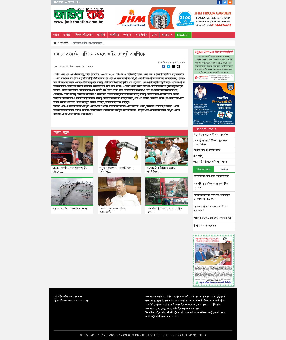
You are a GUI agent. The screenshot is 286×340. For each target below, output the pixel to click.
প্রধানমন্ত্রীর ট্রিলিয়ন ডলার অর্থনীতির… (161, 169)
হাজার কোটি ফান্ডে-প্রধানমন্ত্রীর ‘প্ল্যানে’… (69, 169)
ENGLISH (183, 35)
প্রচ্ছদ (56, 35)
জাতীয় (67, 35)
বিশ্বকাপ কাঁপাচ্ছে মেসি (205, 225)
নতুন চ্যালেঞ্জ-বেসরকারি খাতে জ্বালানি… (116, 169)
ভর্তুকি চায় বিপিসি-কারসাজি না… (71, 208)
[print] (178, 66)
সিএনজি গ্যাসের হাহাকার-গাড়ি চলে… (164, 210)
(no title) (198, 156)
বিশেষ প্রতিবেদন (83, 35)
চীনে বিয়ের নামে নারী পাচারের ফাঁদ (210, 134)
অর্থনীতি (101, 35)
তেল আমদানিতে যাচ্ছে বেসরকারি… (113, 210)
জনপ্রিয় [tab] (224, 169)
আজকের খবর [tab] (203, 169)
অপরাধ (127, 35)
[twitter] (168, 66)
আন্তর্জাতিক (141, 35)
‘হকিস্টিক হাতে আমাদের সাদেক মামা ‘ (213, 218)
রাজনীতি (114, 35)
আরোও (166, 35)
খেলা (154, 35)
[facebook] (163, 66)
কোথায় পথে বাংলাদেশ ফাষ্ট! (207, 150)
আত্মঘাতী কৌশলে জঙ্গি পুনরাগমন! (210, 162)
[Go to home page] (79, 15)
